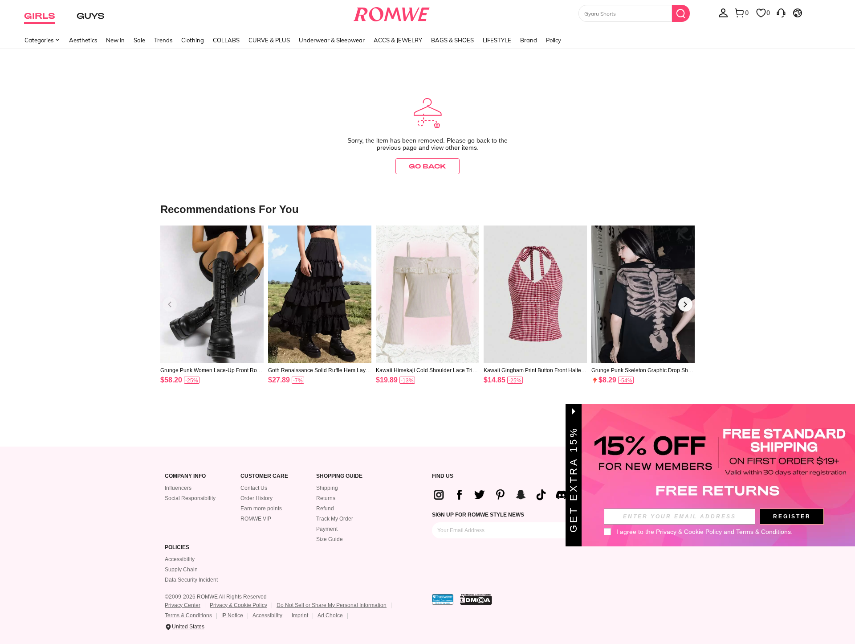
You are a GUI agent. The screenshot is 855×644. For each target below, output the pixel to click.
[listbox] (723, 12)
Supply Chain (181, 569)
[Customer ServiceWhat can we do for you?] (781, 12)
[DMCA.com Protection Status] (476, 599)
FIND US (442, 476)
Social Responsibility (190, 498)
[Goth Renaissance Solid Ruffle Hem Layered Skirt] (319, 294)
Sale (139, 40)
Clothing (192, 40)
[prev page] (170, 304)
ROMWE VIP (255, 519)
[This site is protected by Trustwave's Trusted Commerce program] (442, 599)
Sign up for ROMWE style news (478, 515)
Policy (553, 40)
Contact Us (253, 488)
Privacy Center (182, 605)
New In (115, 40)
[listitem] (212, 316)
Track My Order (334, 519)
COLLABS (226, 40)
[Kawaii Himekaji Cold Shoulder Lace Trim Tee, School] (427, 294)
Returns (325, 498)
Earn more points (261, 508)
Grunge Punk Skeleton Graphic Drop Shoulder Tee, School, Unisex (642, 370)
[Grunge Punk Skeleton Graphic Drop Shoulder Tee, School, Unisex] (643, 294)
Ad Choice (330, 615)
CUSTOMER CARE (264, 476)
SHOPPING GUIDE (339, 476)
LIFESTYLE (497, 40)
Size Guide (329, 539)
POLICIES (177, 547)
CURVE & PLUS (269, 40)
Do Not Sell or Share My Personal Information (332, 605)
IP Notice (232, 615)
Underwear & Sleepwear (332, 40)
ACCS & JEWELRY (398, 40)
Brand (528, 40)
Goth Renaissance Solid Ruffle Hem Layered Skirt (319, 370)
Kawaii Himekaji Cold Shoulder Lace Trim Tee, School (426, 370)
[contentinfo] (171, 380)
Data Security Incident (191, 580)
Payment (327, 529)
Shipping (327, 488)
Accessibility (180, 559)
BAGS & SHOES (452, 40)
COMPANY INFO (185, 476)
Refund (325, 508)
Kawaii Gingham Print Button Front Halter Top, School (533, 370)
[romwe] (392, 12)
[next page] (685, 304)
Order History (256, 498)
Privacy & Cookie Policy (238, 605)
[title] (427, 209)
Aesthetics (83, 40)
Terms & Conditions (188, 615)
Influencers (178, 488)
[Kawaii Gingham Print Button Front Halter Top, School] (535, 294)
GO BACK (427, 166)
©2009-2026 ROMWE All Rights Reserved (216, 597)
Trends (163, 40)
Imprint (300, 615)
